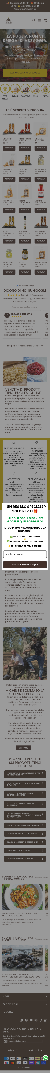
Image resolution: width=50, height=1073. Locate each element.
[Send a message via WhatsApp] (45, 1058)
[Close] (45, 506)
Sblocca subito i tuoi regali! (25, 564)
